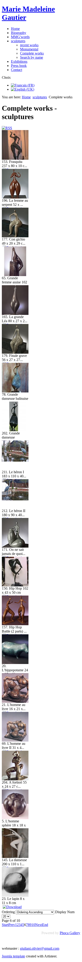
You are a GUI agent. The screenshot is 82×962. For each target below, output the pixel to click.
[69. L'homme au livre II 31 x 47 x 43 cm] (15, 740)
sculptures (18, 41)
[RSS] (7, 128)
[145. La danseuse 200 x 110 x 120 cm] (15, 857)
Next (38, 925)
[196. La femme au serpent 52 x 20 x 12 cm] (15, 197)
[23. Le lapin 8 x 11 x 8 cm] (15, 895)
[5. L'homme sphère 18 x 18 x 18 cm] (15, 818)
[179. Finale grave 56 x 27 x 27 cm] (15, 352)
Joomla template (13, 956)
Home (15, 29)
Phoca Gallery (70, 933)
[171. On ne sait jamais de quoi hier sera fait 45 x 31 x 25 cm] (15, 546)
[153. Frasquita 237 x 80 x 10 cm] (15, 158)
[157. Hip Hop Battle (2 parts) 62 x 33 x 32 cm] (15, 624)
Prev (11, 925)
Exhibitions (19, 61)
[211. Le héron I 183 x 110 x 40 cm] (15, 460)
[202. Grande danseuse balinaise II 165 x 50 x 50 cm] (14, 430)
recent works (29, 45)
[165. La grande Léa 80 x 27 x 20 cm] (15, 314)
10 (33, 925)
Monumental (29, 49)
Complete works (32, 53)
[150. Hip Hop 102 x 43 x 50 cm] (15, 585)
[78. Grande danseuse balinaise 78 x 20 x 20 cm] (15, 391)
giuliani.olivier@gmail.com (39, 948)
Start (5, 925)
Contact (16, 70)
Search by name (31, 57)
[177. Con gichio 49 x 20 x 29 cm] (15, 236)
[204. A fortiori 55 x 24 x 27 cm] (15, 779)
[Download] (12, 907)
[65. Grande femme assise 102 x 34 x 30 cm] (15, 275)
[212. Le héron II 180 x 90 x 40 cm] (15, 499)
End (45, 925)
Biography (18, 33)
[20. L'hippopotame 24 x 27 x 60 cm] (15, 663)
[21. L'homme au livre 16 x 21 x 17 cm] (15, 701)
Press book (19, 66)
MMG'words (20, 37)
